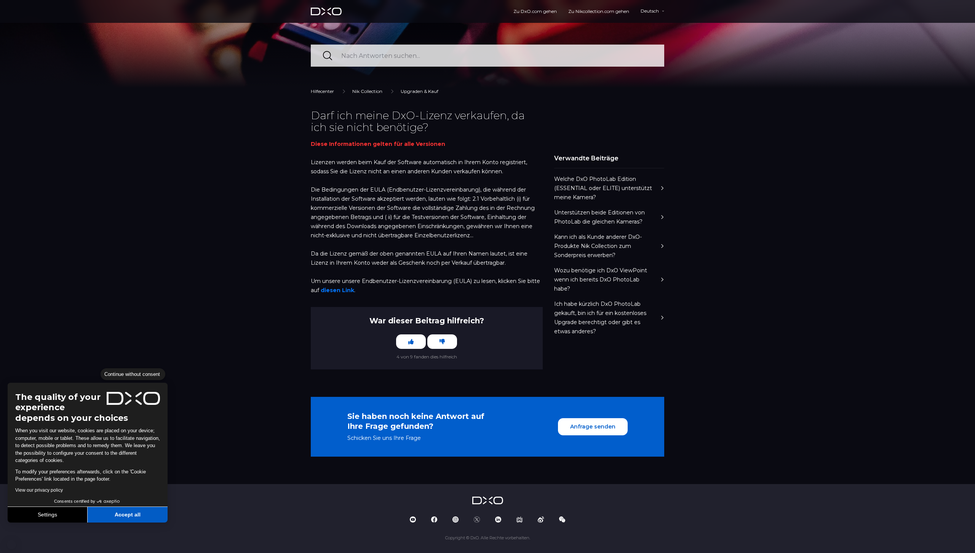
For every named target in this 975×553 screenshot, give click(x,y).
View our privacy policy (39, 490)
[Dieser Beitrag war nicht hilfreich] (442, 341)
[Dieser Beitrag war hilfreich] (411, 341)
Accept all (128, 514)
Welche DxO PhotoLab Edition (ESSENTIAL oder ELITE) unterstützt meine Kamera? (603, 188)
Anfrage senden (592, 426)
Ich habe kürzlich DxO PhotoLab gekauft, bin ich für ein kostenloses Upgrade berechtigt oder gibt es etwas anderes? (600, 317)
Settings (47, 514)
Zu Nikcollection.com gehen (598, 11)
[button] (11, 544)
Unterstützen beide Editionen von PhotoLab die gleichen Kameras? (599, 217)
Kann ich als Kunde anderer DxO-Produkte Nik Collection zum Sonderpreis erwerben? (598, 246)
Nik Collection (367, 91)
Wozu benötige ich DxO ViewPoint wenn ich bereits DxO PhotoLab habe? (600, 279)
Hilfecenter (322, 91)
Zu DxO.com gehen (535, 11)
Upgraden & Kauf (419, 91)
